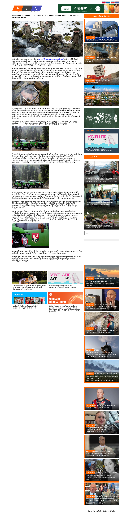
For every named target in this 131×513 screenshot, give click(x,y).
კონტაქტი (112, 511)
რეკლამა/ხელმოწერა (101, 16)
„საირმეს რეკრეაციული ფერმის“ (51, 59)
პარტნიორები (101, 511)
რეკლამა (91, 511)
